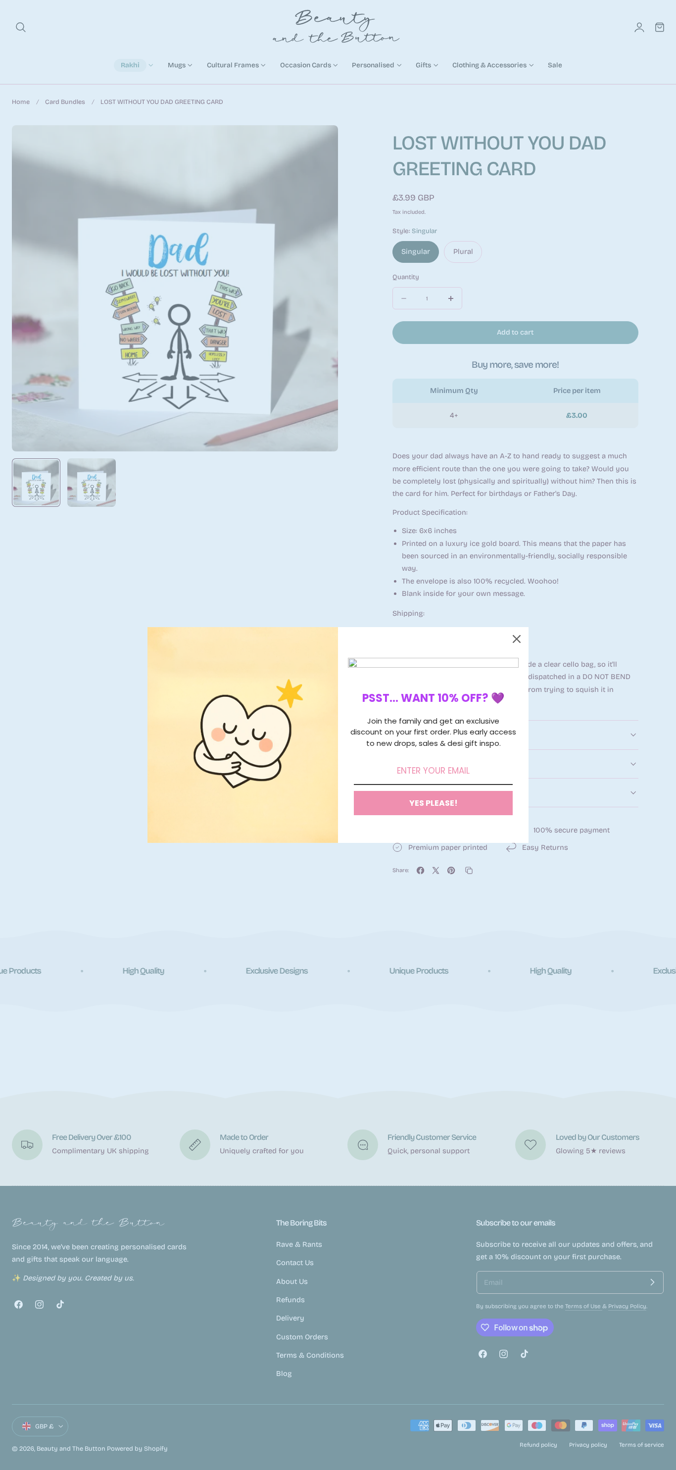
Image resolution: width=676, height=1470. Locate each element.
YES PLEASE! (433, 803)
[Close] (517, 639)
